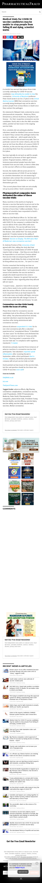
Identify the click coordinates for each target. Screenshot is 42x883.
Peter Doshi (14, 396)
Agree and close (23, 872)
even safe (19, 370)
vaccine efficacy (20, 401)
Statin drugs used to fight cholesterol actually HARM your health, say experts (24, 706)
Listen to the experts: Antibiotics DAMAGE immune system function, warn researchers (23, 713)
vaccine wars (28, 403)
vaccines (6, 406)
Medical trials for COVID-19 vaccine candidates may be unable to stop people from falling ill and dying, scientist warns (24, 722)
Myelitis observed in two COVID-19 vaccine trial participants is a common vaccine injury (24, 823)
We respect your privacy (27, 856)
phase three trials (17, 399)
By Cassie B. (19, 675)
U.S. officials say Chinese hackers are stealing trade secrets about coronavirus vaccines (24, 754)
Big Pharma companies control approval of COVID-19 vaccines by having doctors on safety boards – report (24, 738)
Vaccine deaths (8, 401)
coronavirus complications (12, 392)
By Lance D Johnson (21, 774)
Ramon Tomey (16, 33)
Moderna (6, 396)
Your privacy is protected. (11, 430)
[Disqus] (21, 535)
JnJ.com (5, 381)
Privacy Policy (20, 867)
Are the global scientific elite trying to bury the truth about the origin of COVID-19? (24, 788)
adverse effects (19, 389)
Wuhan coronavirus (17, 406)
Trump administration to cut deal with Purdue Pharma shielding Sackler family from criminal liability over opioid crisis (24, 780)
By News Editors (21, 733)
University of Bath (28, 245)
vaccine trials (18, 403)
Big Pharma (30, 389)
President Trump (31, 399)
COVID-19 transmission (25, 394)
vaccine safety (8, 403)
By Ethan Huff (20, 701)
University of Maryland (20, 96)
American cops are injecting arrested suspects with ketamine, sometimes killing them (24, 762)
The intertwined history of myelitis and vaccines (24, 830)
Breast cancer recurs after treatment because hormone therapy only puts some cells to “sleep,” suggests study (24, 671)
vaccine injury (31, 401)
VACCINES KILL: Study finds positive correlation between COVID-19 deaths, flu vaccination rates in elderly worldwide (24, 688)
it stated (14, 343)
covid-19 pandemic (9, 394)
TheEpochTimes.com (10, 385)
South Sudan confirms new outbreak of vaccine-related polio (22, 680)
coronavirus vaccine (30, 392)
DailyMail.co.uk (8, 377)
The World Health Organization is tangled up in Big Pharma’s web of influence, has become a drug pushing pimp (24, 770)
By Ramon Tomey (21, 683)
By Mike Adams (20, 819)
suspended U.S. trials (24, 327)
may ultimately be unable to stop (23, 94)
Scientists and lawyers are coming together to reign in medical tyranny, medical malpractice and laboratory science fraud (24, 796)
